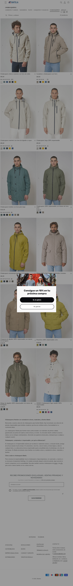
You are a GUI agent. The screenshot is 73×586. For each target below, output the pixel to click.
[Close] (54, 276)
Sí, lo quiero (37, 300)
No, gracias (37, 306)
